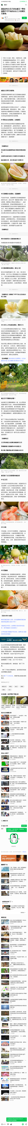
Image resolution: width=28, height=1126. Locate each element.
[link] (8, 1124)
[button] (3, 1124)
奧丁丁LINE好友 (8, 676)
